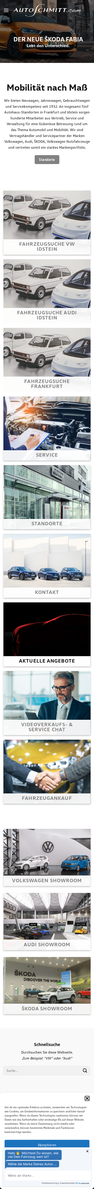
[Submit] (85, 1070)
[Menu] (6, 10)
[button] (87, 1098)
